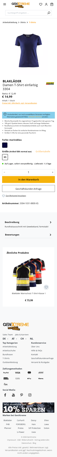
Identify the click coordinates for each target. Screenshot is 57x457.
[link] (28, 188)
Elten (46, 420)
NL (31, 338)
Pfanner (7, 428)
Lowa (46, 424)
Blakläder (8, 420)
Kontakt (34, 354)
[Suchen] (49, 13)
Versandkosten (11, 450)
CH (22, 338)
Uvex (34, 432)
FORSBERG (20, 424)
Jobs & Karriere (21, 334)
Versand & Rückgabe (40, 362)
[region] (28, 50)
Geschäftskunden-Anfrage (28, 188)
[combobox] (25, 13)
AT (13, 338)
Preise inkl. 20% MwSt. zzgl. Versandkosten (19, 103)
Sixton (46, 428)
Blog (34, 443)
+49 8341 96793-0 (35, 117)
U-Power (20, 432)
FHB (8, 424)
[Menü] (5, 4)
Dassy (33, 420)
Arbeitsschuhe (9, 350)
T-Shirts (6, 358)
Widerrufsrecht (27, 440)
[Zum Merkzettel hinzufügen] (46, 287)
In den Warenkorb (28, 179)
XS (5, 157)
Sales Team (8, 334)
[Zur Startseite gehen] (20, 5)
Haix (34, 424)
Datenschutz (27, 443)
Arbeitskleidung (10, 346)
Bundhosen (8, 354)
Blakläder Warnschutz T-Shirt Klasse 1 (29, 293)
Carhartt (20, 420)
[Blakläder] (50, 83)
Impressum (11, 440)
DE (4, 338)
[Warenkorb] (51, 5)
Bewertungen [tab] (12, 234)
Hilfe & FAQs (36, 350)
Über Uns (35, 346)
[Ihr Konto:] (46, 5)
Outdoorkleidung (10, 362)
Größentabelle (42, 151)
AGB (19, 440)
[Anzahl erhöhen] (53, 172)
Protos (20, 428)
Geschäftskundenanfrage (42, 358)
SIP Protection (34, 428)
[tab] (28, 225)
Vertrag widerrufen (41, 440)
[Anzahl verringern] (3, 172)
